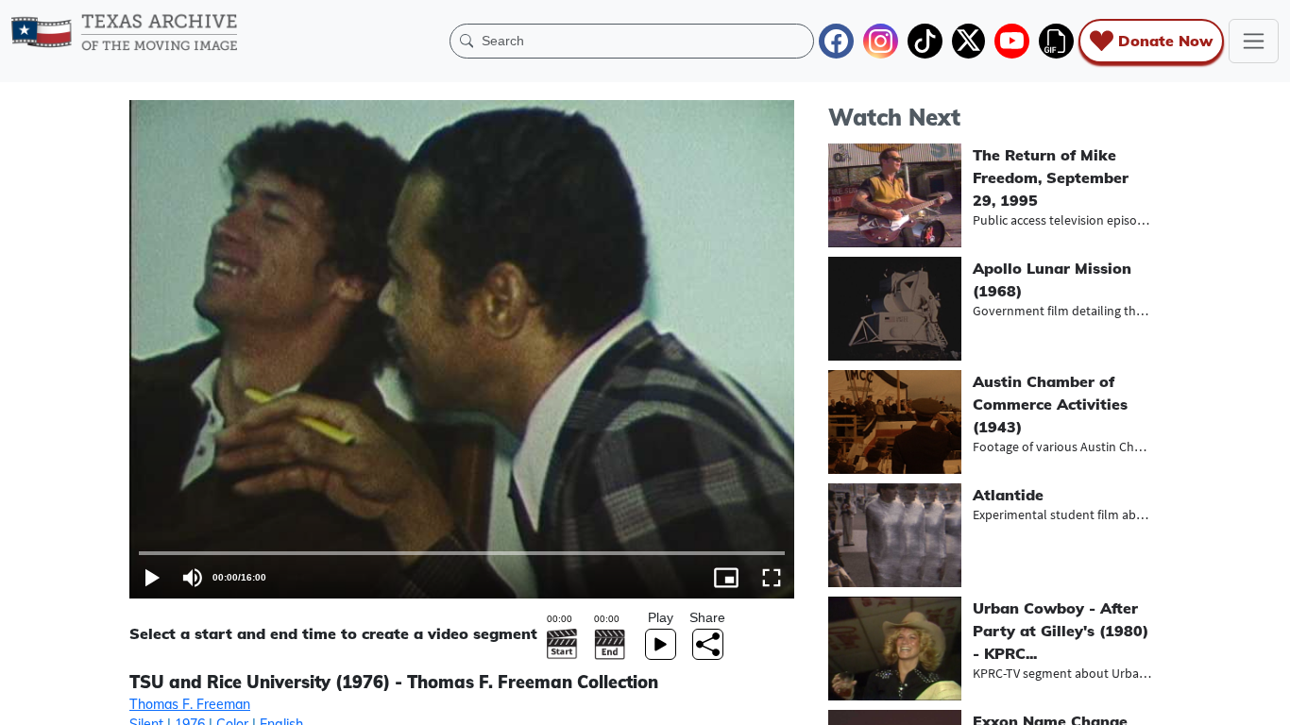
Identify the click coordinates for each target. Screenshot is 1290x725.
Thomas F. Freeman (189, 704)
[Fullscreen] (771, 578)
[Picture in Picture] (726, 578)
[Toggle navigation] (1254, 41)
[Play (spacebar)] (152, 578)
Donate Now (1165, 40)
